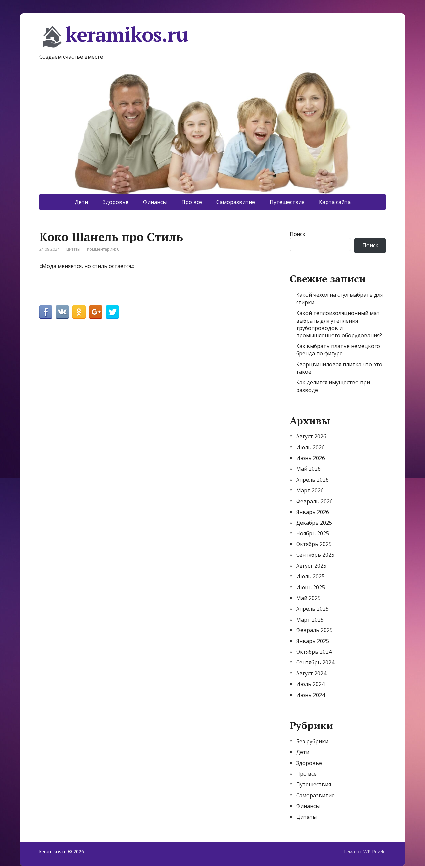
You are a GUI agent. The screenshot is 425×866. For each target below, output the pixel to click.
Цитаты (73, 249)
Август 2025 (311, 565)
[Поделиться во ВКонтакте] (62, 312)
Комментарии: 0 (103, 249)
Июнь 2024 (310, 695)
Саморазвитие (235, 202)
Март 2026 (310, 490)
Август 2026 (311, 436)
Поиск (297, 234)
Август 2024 (311, 673)
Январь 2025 (312, 641)
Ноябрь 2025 (312, 533)
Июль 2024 (310, 684)
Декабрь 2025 (314, 522)
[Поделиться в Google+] (95, 312)
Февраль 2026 (314, 501)
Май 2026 (308, 468)
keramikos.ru (127, 35)
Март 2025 (310, 619)
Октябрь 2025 (314, 544)
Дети (81, 202)
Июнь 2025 (310, 587)
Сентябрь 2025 (315, 554)
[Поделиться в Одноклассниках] (79, 312)
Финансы (155, 202)
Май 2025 (308, 598)
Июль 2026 (310, 447)
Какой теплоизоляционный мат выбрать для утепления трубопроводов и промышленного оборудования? (339, 324)
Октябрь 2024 (314, 651)
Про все (191, 202)
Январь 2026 (312, 512)
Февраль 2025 (314, 630)
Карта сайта (335, 202)
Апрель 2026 (312, 479)
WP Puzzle (374, 851)
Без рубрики (312, 741)
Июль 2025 (310, 576)
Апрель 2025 (312, 608)
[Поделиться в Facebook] (45, 312)
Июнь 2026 (310, 458)
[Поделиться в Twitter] (112, 312)
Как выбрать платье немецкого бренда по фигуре (338, 349)
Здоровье (115, 202)
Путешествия (287, 202)
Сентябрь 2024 (315, 662)
